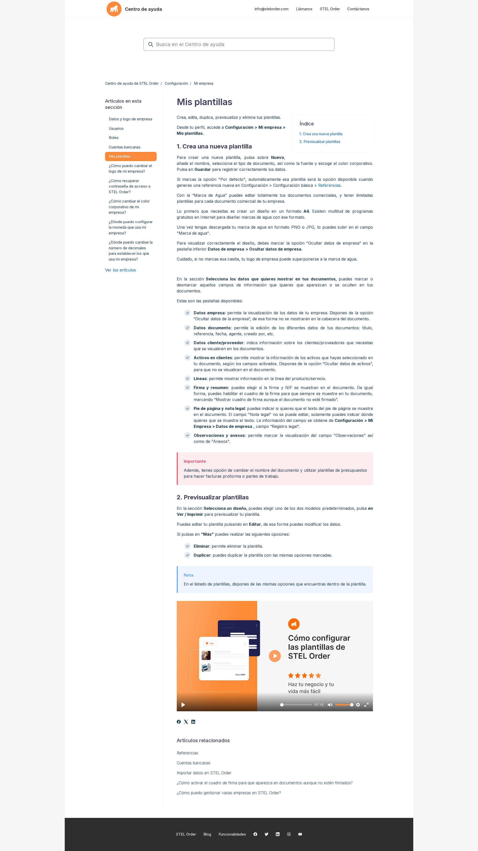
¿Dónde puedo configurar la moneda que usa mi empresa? (131, 227)
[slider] (296, 704)
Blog (207, 834)
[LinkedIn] (193, 722)
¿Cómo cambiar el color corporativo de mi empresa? (129, 207)
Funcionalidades (232, 834)
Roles (114, 137)
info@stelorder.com (272, 8)
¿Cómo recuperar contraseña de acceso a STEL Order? (129, 186)
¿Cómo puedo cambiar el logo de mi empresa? (130, 168)
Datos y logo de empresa (130, 119)
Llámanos (304, 8)
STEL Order (330, 8)
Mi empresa (203, 83)
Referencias (329, 185)
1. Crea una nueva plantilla (321, 133)
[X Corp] (186, 722)
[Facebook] (179, 722)
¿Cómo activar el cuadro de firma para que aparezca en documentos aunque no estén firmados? (265, 782)
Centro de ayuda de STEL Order (132, 83)
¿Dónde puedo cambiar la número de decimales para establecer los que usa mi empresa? (131, 251)
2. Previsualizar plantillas (319, 141)
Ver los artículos (120, 269)
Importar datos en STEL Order (204, 772)
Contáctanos (358, 8)
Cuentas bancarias (193, 762)
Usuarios (116, 128)
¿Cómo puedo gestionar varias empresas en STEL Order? (229, 792)
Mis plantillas (119, 156)
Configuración (176, 83)
